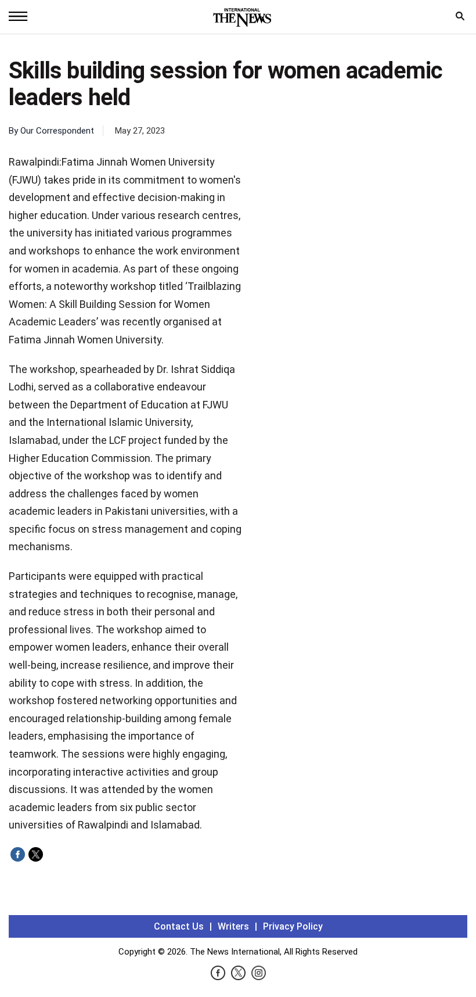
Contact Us (179, 926)
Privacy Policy (293, 926)
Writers (233, 926)
